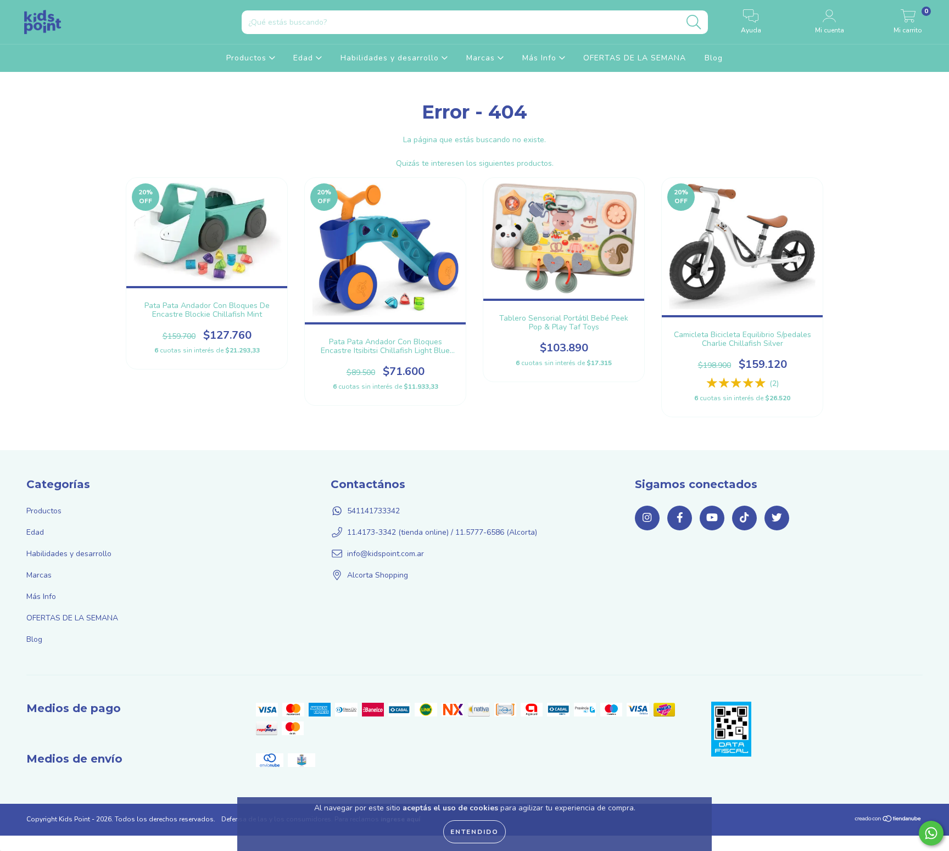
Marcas (482, 58)
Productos (247, 58)
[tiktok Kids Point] (744, 518)
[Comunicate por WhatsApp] (931, 833)
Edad (304, 58)
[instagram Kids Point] (647, 518)
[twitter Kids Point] (776, 518)
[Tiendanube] (888, 820)
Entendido (474, 831)
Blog (714, 58)
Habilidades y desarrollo (391, 58)
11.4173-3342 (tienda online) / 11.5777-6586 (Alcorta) (442, 532)
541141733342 (373, 511)
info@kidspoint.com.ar (385, 553)
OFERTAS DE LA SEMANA (634, 58)
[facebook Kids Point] (679, 518)
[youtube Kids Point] (712, 518)
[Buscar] (693, 22)
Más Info (540, 58)
